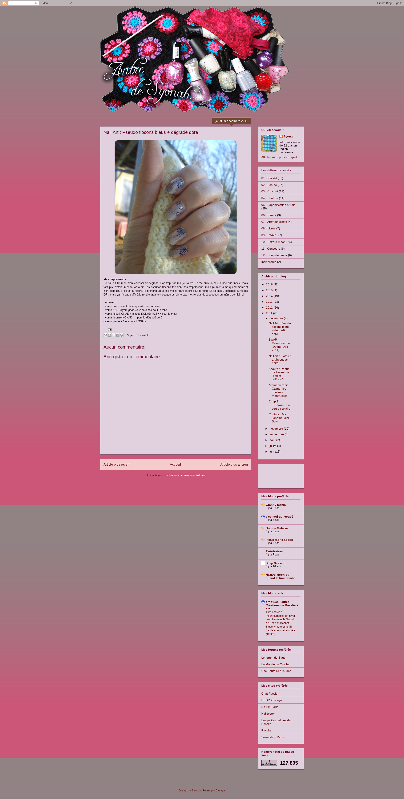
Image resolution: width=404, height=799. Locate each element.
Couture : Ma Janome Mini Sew (279, 418)
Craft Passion (270, 693)
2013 (270, 301)
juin (272, 451)
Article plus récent (117, 464)
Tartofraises (274, 551)
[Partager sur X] (113, 335)
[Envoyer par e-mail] (105, 335)
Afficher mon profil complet (279, 157)
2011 (269, 313)
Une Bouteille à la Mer (276, 670)
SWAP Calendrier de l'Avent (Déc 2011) (279, 345)
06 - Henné (268, 215)
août (273, 440)
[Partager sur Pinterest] (121, 335)
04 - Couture (269, 198)
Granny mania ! (277, 504)
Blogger (220, 790)
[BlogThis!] (109, 335)
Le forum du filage (273, 657)
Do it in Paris (269, 706)
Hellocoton (268, 713)
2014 (270, 296)
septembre (277, 434)
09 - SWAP (268, 235)
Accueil (175, 464)
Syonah (289, 136)
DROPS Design (271, 700)
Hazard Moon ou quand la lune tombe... (282, 576)
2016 (270, 284)
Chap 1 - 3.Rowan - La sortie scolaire (279, 405)
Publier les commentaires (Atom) (185, 475)
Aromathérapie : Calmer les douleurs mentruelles (279, 390)
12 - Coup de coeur (274, 255)
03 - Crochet (269, 191)
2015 (270, 290)
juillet (273, 445)
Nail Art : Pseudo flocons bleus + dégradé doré (280, 328)
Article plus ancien (234, 464)
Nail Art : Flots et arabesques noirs (280, 359)
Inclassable (268, 262)
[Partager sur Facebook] (117, 335)
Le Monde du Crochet (275, 664)
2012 (270, 307)
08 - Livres (268, 228)
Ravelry (266, 730)
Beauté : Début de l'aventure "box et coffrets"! (279, 374)
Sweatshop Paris (272, 737)
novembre (277, 428)
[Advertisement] (278, 475)
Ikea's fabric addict (279, 539)
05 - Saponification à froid (278, 204)
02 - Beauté (269, 184)
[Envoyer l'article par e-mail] (109, 329)
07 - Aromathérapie (274, 221)
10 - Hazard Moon (273, 242)
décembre (277, 318)
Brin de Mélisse (277, 528)
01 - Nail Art (143, 335)
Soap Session (276, 563)
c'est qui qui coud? (280, 516)
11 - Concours (270, 248)
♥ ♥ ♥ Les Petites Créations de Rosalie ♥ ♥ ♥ (282, 605)
